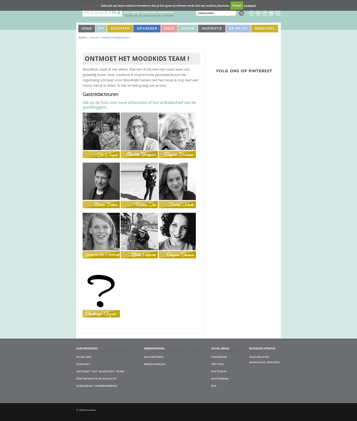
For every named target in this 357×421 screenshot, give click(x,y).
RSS (213, 386)
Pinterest (219, 371)
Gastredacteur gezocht (96, 379)
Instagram (219, 379)
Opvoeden (147, 28)
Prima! (236, 5)
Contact (83, 364)
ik (109, 69)
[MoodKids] (127, 15)
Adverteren (153, 357)
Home (86, 28)
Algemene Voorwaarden (96, 386)
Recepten (120, 28)
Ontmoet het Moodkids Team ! (115, 37)
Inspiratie (211, 28)
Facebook (219, 357)
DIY (101, 28)
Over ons (94, 37)
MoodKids (82, 37)
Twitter (217, 364)
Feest (169, 28)
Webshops (265, 28)
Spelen (188, 28)
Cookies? (250, 5)
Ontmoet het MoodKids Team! (100, 371)
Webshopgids (154, 364)
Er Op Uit (238, 28)
